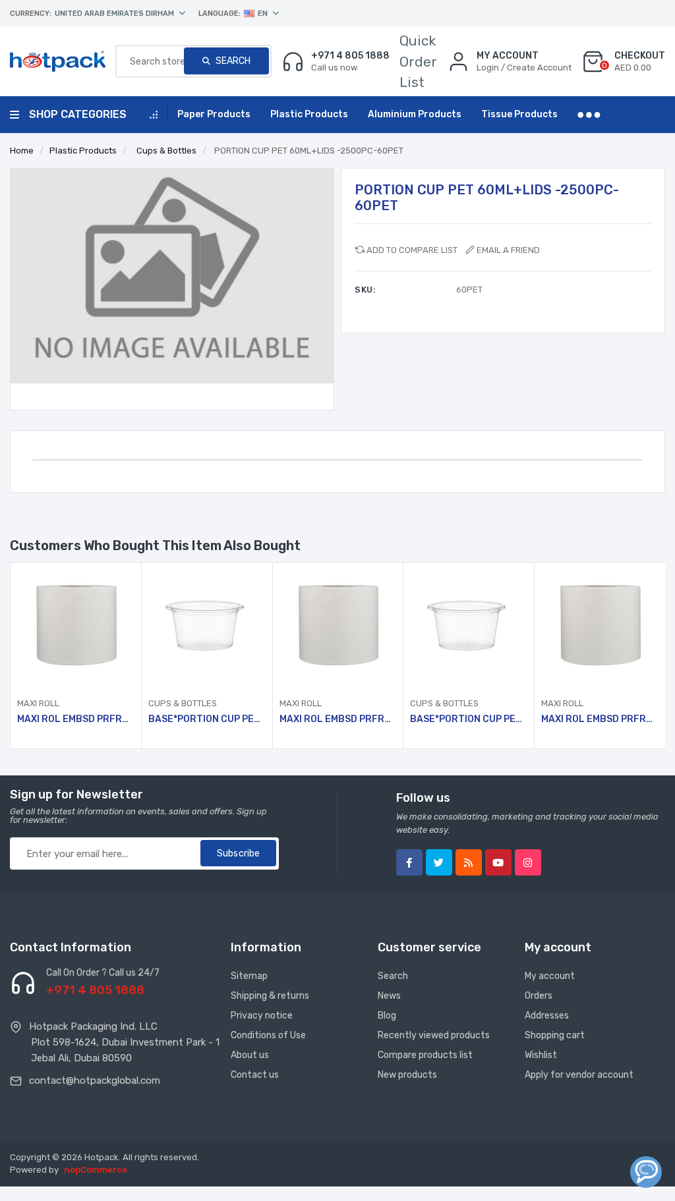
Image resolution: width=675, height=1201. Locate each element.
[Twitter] (439, 862)
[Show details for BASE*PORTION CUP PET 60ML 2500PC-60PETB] (207, 628)
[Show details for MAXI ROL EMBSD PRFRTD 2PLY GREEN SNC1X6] (76, 628)
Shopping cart (555, 1035)
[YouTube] (498, 862)
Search (232, 61)
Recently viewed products (434, 1035)
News (389, 995)
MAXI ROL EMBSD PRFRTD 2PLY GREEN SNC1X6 (75, 719)
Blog (387, 1015)
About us (250, 1055)
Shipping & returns (270, 995)
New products (407, 1074)
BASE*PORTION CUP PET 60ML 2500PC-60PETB (207, 719)
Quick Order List (418, 61)
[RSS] (468, 862)
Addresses (547, 1015)
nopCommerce (95, 1170)
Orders (538, 995)
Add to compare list (412, 250)
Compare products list (425, 1055)
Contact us (255, 1074)
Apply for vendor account (579, 1074)
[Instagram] (528, 862)
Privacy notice (262, 1015)
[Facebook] (409, 862)
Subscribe (238, 853)
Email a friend (508, 250)
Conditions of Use (268, 1035)
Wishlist (541, 1055)
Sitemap (249, 976)
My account (550, 976)
